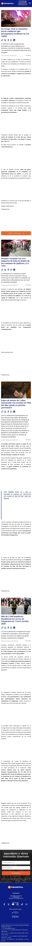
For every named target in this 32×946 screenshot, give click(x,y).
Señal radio (22, 4)
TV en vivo (22, 1)
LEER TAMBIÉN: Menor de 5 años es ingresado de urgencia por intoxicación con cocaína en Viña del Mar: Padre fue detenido (17, 495)
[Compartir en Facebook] (8, 40)
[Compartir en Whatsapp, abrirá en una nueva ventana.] (11, 40)
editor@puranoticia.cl (16, 895)
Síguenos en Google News (16, 898)
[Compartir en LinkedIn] (14, 40)
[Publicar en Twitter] (5, 40)
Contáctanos (16, 897)
